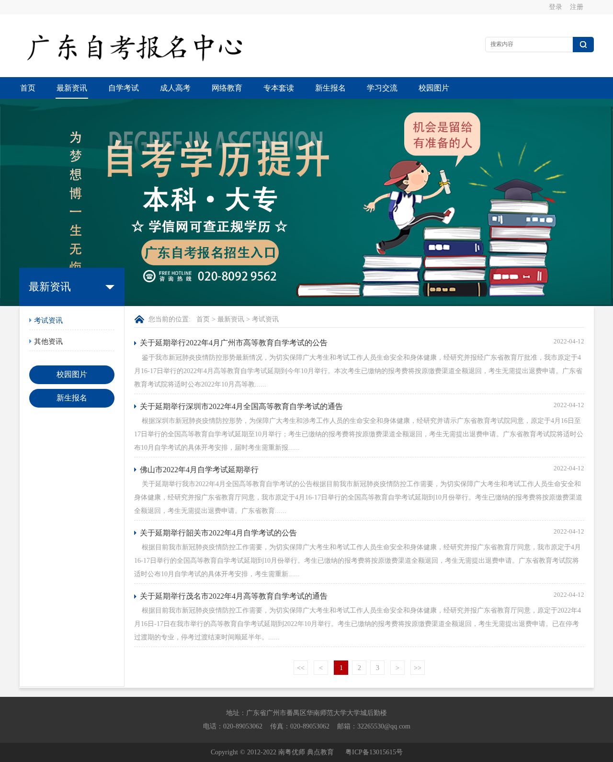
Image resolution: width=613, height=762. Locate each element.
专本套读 (278, 88)
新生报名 (330, 88)
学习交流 (382, 88)
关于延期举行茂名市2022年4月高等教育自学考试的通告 (234, 596)
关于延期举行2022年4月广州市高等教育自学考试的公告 (234, 343)
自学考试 (123, 88)
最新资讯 (72, 88)
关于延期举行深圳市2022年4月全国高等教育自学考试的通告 (241, 406)
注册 (576, 7)
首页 (27, 88)
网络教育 (227, 88)
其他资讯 (48, 341)
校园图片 (434, 88)
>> (417, 667)
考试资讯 (48, 320)
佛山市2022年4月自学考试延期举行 (199, 470)
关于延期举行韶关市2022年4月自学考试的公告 (218, 533)
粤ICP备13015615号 (374, 752)
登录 (555, 7)
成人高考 (175, 88)
